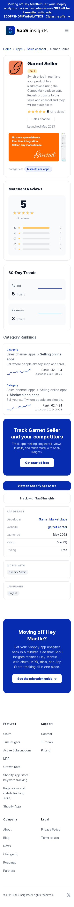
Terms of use (50, 837)
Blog (6, 837)
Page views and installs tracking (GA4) (14, 793)
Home (7, 49)
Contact (46, 734)
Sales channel (36, 49)
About (7, 829)
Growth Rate (12, 767)
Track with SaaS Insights (37, 498)
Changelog (10, 854)
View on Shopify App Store (37, 485)
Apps (19, 49)
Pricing (45, 750)
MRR (6, 758)
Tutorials (47, 742)
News (7, 846)
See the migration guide (37, 678)
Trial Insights (11, 742)
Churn (7, 734)
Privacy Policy (50, 829)
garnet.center (57, 527)
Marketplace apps (38, 169)
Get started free (37, 462)
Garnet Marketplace (53, 519)
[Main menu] (66, 30)
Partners (9, 870)
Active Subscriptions (17, 750)
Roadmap (9, 862)
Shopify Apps (12, 806)
